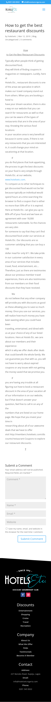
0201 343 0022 (25, 689)
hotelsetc (12, 36)
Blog (34, 36)
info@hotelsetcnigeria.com (25, 681)
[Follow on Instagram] (28, 595)
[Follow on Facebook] (23, 595)
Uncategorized (11, 39)
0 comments (26, 39)
